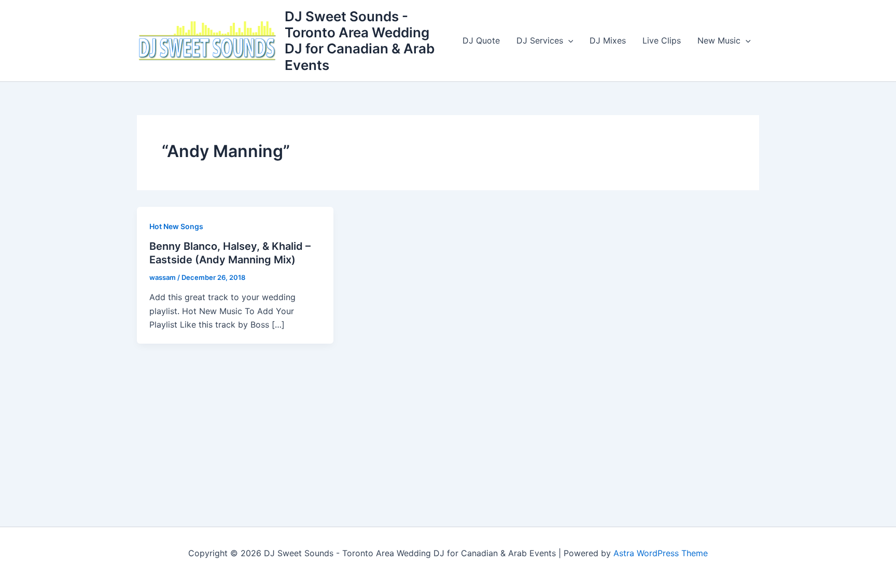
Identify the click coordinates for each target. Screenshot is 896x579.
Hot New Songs (176, 226)
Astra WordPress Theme (660, 553)
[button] (568, 40)
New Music (718, 40)
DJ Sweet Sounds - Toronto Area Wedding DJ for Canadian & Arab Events (360, 40)
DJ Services (539, 40)
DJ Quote (481, 40)
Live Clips (661, 40)
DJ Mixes (608, 40)
